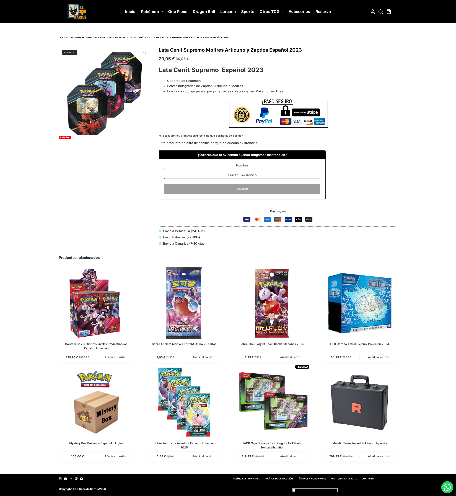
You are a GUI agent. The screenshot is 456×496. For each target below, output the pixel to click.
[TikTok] (70, 478)
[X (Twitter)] (60, 478)
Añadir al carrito (115, 456)
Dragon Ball (204, 11)
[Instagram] (65, 478)
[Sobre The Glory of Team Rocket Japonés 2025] (272, 303)
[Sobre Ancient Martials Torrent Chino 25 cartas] (184, 303)
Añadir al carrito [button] (115, 357)
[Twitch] (76, 478)
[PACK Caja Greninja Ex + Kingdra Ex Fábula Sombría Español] (272, 402)
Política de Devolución (279, 478)
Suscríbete (242, 188)
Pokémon (150, 11)
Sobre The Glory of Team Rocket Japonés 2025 (272, 344)
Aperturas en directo (344, 478)
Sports (247, 11)
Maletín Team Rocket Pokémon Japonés (359, 443)
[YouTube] (81, 478)
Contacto (368, 478)
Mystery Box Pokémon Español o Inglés (96, 443)
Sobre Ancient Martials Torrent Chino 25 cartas (184, 344)
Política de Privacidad (246, 478)
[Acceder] (372, 11)
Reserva (323, 11)
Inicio (130, 11)
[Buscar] (381, 11)
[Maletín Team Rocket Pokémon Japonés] (359, 402)
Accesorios (299, 11)
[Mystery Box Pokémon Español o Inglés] (96, 402)
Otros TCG (270, 11)
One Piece (177, 11)
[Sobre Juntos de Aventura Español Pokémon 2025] (184, 402)
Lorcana (228, 11)
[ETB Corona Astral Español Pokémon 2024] (359, 303)
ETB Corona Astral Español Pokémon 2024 (359, 344)
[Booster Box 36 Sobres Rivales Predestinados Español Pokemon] (96, 303)
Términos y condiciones (311, 478)
